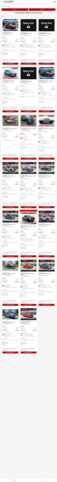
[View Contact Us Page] (53, 2)
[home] (9, 1)
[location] (55, 2)
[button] (10, 64)
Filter (43, 9)
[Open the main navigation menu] (1, 2)
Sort (16, 9)
